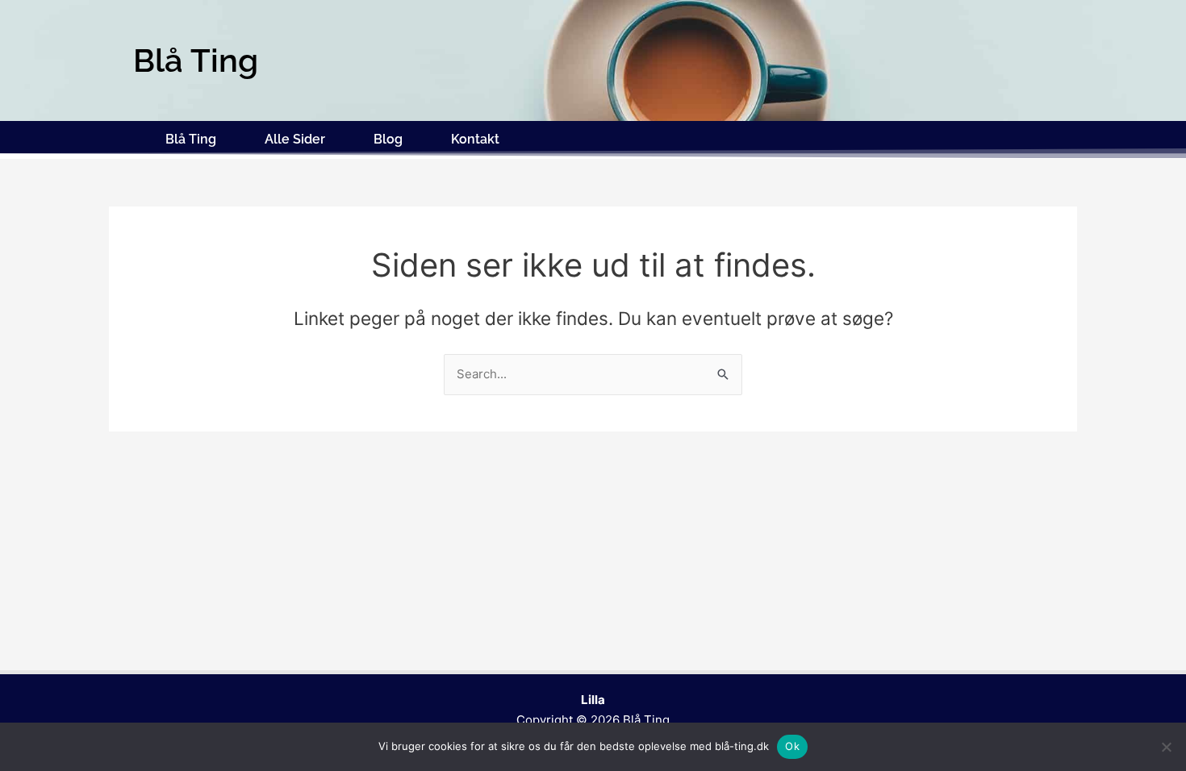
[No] (1166, 747)
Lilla (593, 699)
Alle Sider (295, 139)
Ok (792, 746)
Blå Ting (190, 139)
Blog (388, 139)
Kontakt (475, 139)
